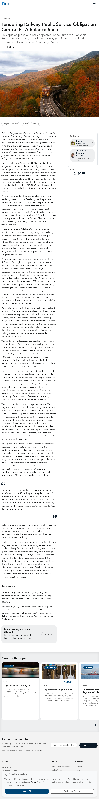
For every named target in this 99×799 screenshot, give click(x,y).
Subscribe (87, 745)
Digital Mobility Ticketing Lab (17, 686)
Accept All (27, 791)
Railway (25, 124)
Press (77, 770)
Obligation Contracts (10, 124)
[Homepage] (8, 3)
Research (6, 767)
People (78, 767)
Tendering (35, 124)
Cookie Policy (36, 782)
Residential (8, 666)
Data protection (43, 750)
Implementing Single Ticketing (58, 690)
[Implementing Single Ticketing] (59, 671)
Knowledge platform (60, 767)
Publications (56, 770)
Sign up (46, 634)
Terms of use (33, 750)
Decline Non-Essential (72, 791)
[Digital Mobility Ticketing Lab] (20, 670)
